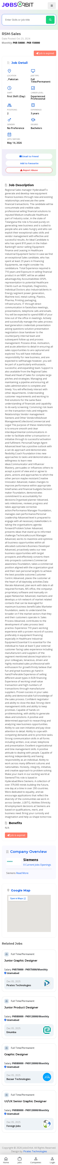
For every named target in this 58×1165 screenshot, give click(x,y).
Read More (22, 873)
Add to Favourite (29, 163)
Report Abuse (30, 170)
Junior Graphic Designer (20, 960)
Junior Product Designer (21, 1007)
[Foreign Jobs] (47, 1124)
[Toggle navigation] (52, 5)
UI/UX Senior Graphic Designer (25, 1101)
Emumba (11, 1032)
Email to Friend (30, 156)
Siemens (30, 859)
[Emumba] (47, 1030)
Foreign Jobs (14, 1126)
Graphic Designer (16, 1054)
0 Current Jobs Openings (37, 864)
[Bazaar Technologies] (47, 1077)
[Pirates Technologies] (47, 983)
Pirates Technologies (19, 985)
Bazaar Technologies (18, 1079)
